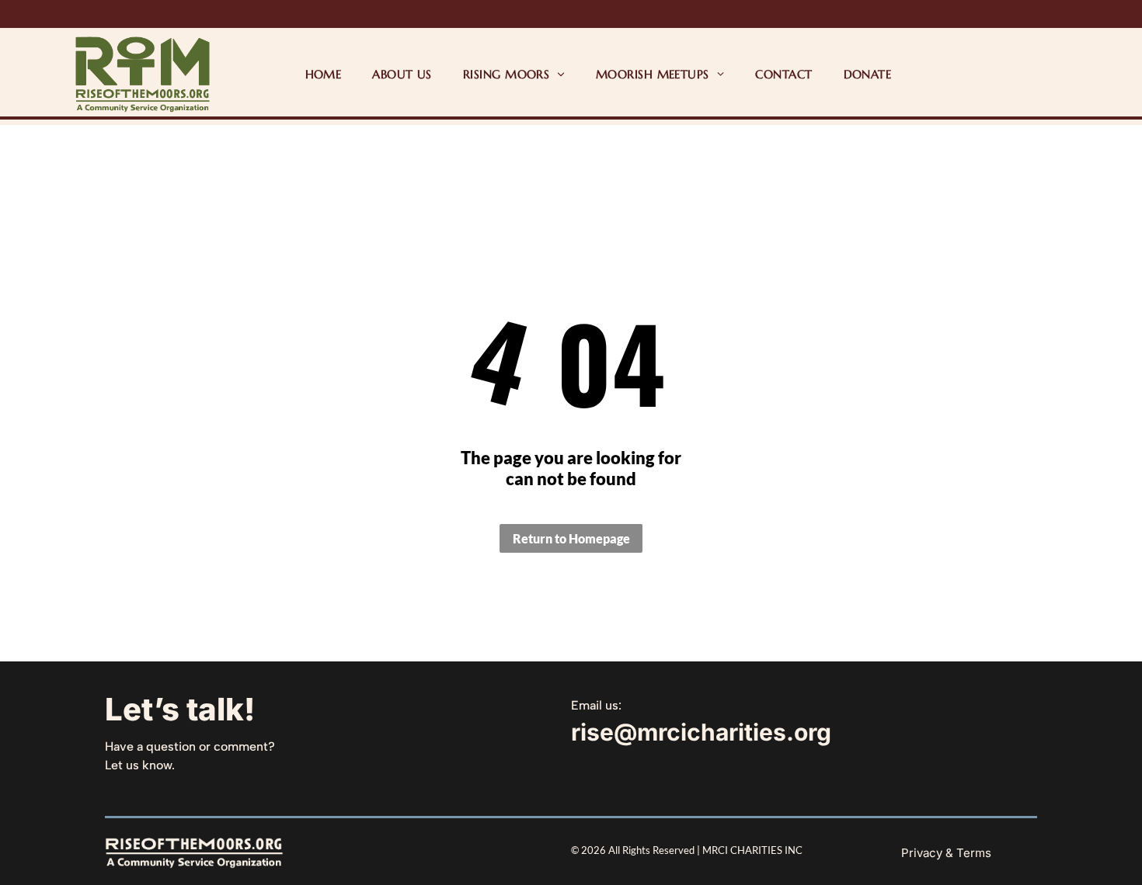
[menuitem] (323, 74)
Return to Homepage (571, 538)
